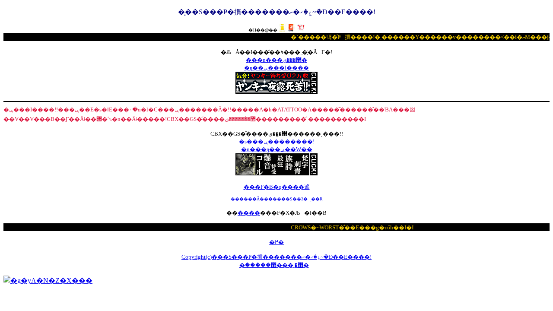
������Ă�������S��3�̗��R (277, 199)
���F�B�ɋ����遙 (277, 187)
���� (249, 212)
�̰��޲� (290, 265)
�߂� (276, 242)
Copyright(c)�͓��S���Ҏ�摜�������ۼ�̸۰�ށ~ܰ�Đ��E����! (276, 257)
